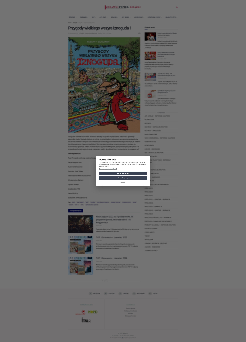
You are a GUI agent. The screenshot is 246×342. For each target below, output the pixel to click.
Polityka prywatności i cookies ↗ (108, 169)
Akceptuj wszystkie (123, 173)
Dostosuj (123, 182)
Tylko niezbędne (123, 178)
